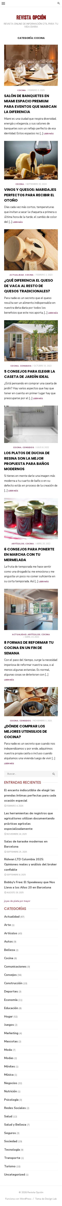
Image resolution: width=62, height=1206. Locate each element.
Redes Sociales (15, 1108)
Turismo (10, 1166)
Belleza (9, 950)
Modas (8, 1058)
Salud (8, 1116)
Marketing (11, 1033)
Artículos (18, 543)
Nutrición (10, 1091)
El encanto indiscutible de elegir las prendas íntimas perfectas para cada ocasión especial (30, 795)
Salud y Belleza (15, 1125)
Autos (8, 941)
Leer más (49, 133)
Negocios (10, 1083)
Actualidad (17, 275)
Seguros (10, 1133)
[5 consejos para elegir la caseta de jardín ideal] (31, 340)
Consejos (25, 366)
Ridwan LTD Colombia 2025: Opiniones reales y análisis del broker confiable (30, 864)
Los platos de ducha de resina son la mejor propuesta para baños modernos (27, 460)
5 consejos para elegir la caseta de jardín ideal (29, 374)
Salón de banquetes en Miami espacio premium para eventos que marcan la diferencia (30, 103)
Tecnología (12, 1150)
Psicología (11, 1100)
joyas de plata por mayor (17, 901)
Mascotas (11, 1041)
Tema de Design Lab (46, 1198)
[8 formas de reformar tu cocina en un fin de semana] (31, 609)
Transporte (12, 1158)
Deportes (11, 991)
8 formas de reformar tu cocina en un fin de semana (29, 648)
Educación (11, 1008)
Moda (8, 1050)
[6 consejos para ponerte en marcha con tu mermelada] (31, 518)
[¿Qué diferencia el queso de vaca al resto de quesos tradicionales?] (31, 249)
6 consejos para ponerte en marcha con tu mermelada (29, 554)
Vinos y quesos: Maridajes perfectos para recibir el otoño (30, 195)
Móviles (9, 1066)
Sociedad (10, 1141)
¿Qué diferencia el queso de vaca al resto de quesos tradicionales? (28, 286)
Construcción (13, 983)
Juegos (9, 1025)
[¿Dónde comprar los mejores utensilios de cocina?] (31, 701)
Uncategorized (14, 1175)
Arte (7, 925)
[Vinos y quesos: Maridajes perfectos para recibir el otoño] (31, 160)
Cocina (21, 90)
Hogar (8, 1016)
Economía (11, 1000)
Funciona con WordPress (18, 1198)
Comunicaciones (15, 967)
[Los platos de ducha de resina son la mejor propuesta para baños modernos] (31, 424)
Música (9, 1075)
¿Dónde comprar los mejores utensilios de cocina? (25, 731)
